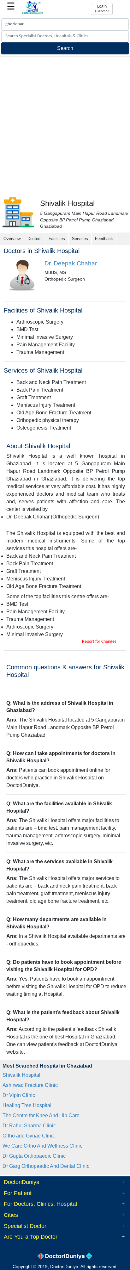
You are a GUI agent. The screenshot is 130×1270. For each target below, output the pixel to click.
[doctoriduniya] (33, 13)
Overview (12, 238)
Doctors (34, 238)
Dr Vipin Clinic (19, 1095)
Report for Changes (99, 642)
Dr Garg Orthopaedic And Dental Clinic (46, 1166)
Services (80, 238)
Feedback (104, 238)
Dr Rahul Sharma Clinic (29, 1125)
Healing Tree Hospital (27, 1105)
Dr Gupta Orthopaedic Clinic (34, 1156)
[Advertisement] (65, 125)
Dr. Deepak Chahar (70, 263)
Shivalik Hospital (21, 1075)
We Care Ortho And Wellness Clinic (42, 1146)
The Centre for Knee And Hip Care (41, 1115)
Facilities (57, 238)
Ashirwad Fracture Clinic (30, 1085)
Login (102, 8)
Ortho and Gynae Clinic (29, 1135)
